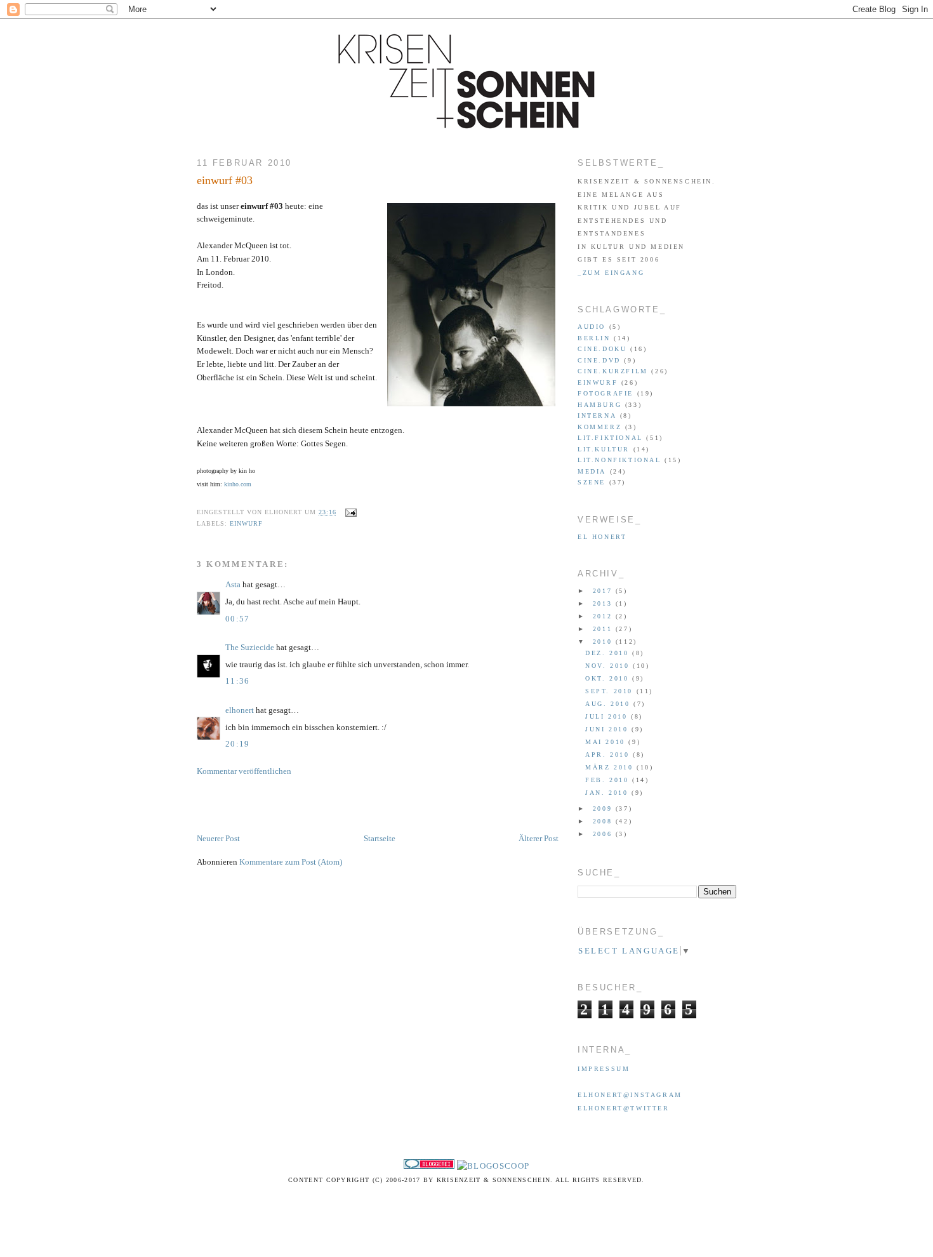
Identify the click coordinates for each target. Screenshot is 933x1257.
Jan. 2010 (608, 792)
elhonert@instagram (630, 1094)
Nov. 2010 (609, 665)
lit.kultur (604, 449)
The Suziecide (249, 647)
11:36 (237, 681)
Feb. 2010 (608, 779)
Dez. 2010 (608, 652)
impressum (604, 1068)
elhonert (239, 710)
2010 (604, 641)
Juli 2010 (608, 716)
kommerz (599, 426)
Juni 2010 (608, 729)
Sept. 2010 (611, 691)
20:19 (237, 743)
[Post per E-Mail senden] (349, 512)
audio (591, 326)
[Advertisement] (345, 804)
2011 (604, 628)
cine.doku (602, 348)
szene (591, 482)
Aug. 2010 (609, 703)
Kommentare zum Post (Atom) (290, 862)
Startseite (379, 838)
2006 (604, 833)
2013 (604, 603)
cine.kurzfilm (613, 371)
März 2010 (611, 767)
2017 (604, 590)
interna (597, 415)
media (592, 471)
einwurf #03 (225, 180)
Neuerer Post (218, 838)
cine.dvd (599, 360)
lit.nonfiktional (619, 459)
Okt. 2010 (608, 678)
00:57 (237, 618)
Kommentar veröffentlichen (244, 771)
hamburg (599, 404)
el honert (602, 536)
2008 (604, 821)
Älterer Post (539, 838)
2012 (604, 616)
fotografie (605, 393)
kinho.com (237, 484)
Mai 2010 (606, 741)
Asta (233, 584)
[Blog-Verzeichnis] (429, 1166)
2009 (604, 808)
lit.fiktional (610, 437)
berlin (594, 338)
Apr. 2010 (609, 754)
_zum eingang (611, 272)
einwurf (246, 523)
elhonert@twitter (624, 1108)
